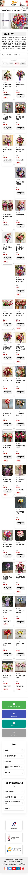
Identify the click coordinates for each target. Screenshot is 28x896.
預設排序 (23, 63)
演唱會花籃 (17, 55)
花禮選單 (4, 10)
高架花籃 (9, 55)
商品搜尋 (14, 10)
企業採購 (24, 10)
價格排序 (5, 63)
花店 (3, 55)
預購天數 (11, 63)
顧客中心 (19, 10)
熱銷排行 (17, 63)
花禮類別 (9, 10)
